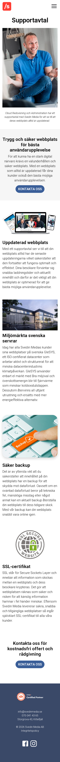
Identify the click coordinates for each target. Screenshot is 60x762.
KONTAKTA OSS (30, 189)
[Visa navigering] (54, 6)
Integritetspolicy (30, 730)
